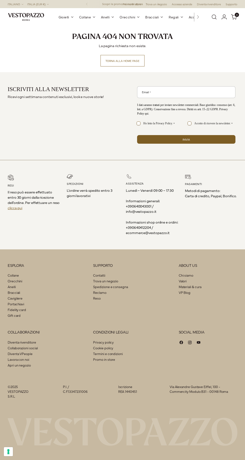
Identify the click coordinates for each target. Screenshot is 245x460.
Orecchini (15, 281)
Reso (97, 298)
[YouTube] (198, 343)
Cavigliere (15, 298)
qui (146, 113)
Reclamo (99, 292)
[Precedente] (87, 4)
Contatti (99, 275)
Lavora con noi (18, 359)
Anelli (12, 286)
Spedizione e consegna (110, 286)
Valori (183, 281)
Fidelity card (17, 309)
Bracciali (14, 292)
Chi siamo (186, 275)
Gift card (14, 315)
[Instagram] (190, 343)
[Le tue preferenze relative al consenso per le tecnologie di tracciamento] (8, 451)
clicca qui (15, 207)
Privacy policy (103, 342)
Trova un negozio (105, 281)
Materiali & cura (190, 286)
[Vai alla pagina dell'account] (224, 17)
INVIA (186, 139)
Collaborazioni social (23, 347)
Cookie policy (103, 347)
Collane (13, 275)
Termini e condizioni (108, 353)
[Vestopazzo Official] (26, 17)
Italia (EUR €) (36, 4)
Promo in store (104, 359)
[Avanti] (197, 17)
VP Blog (184, 292)
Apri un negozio (19, 365)
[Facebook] (181, 343)
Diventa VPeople (20, 353)
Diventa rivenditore (22, 342)
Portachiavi (16, 303)
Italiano (14, 4)
